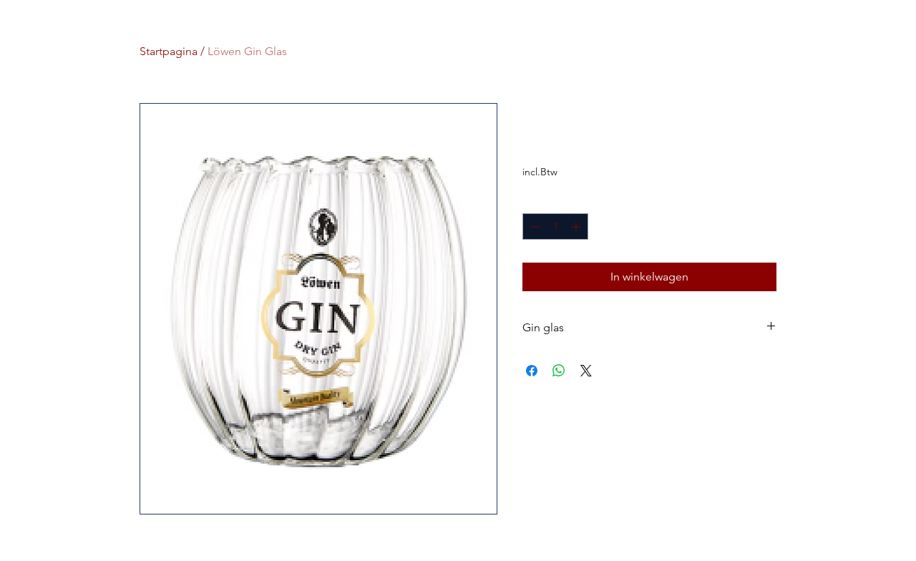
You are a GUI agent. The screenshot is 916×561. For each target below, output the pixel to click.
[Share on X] (586, 370)
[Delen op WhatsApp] (558, 370)
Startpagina (169, 51)
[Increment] (577, 226)
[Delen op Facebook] (531, 370)
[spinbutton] (555, 226)
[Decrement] (533, 226)
